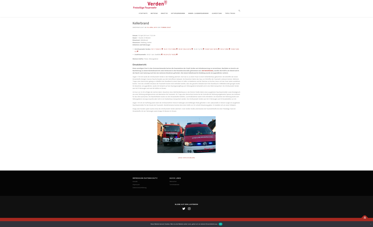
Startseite (143, 13)
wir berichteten (207, 71)
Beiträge (154, 13)
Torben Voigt (166, 27)
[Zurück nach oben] (364, 217)
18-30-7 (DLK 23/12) (184, 49)
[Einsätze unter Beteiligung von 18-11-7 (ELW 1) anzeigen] (162, 49)
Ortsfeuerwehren (178, 13)
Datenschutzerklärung (139, 187)
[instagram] (189, 208)
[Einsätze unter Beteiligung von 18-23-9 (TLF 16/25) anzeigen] (177, 54)
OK (220, 224)
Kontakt (135, 181)
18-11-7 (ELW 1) (156, 49)
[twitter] (183, 208)
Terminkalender (174, 184)
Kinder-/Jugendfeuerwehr (198, 13)
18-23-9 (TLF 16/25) (169, 54)
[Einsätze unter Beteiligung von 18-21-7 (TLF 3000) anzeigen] (177, 49)
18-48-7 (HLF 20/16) (211, 49)
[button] (238, 11)
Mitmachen (173, 181)
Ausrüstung (217, 13)
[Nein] (371, 224)
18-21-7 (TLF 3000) (170, 49)
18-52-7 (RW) (224, 49)
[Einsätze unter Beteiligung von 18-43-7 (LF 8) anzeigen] (203, 49)
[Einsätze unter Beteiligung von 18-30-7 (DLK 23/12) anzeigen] (192, 49)
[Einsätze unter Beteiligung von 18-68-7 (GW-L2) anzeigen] (137, 51)
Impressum (136, 184)
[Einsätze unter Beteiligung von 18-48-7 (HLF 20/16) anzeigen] (218, 49)
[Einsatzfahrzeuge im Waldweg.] (186, 134)
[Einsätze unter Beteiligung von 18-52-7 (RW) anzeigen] (229, 49)
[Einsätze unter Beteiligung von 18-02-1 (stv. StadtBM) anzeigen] (162, 54)
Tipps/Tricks (230, 13)
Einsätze (164, 13)
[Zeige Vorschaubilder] (186, 158)
